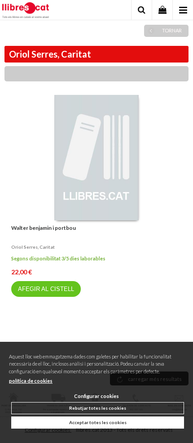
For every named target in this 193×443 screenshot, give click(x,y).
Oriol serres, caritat (33, 247)
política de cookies (31, 381)
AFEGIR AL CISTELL (46, 289)
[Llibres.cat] (25, 11)
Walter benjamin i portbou (43, 227)
